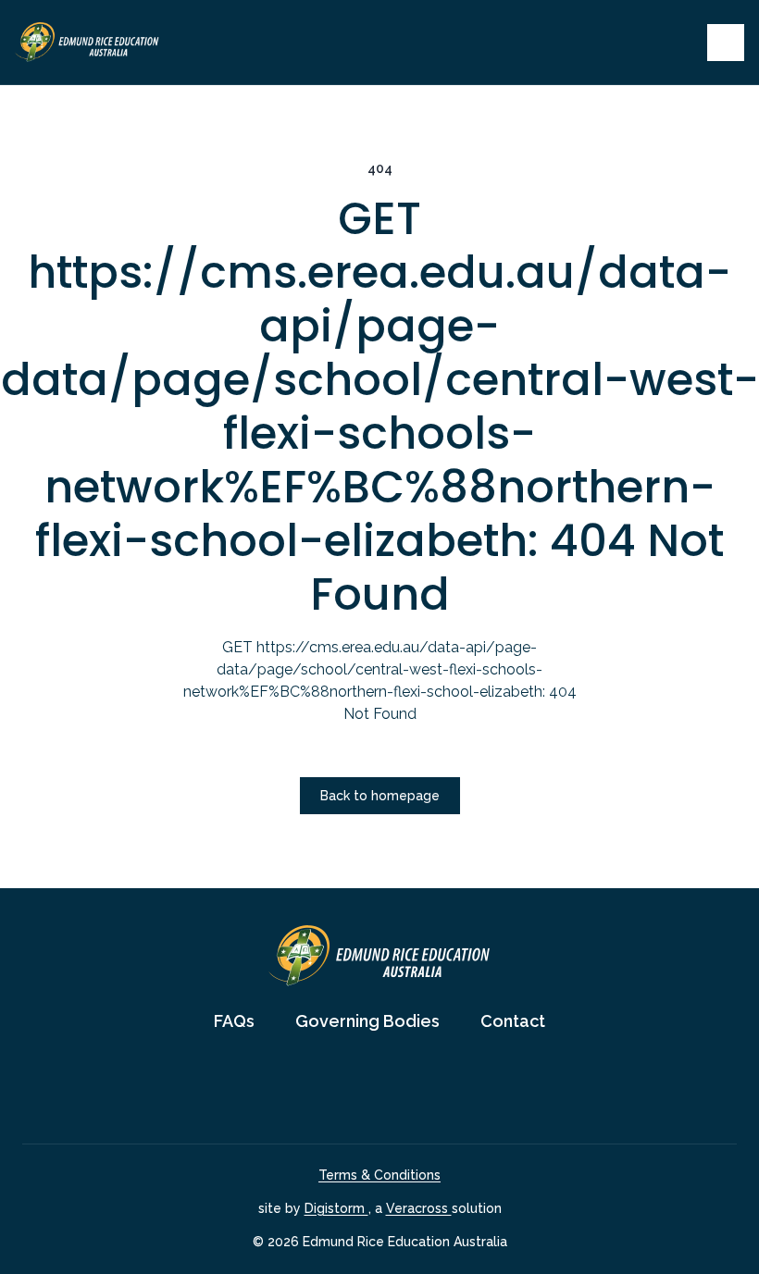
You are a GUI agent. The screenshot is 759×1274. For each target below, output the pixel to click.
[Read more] (356, 1089)
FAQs (234, 1021)
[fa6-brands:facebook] (356, 1089)
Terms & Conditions (379, 1175)
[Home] (87, 42)
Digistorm (336, 1208)
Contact (512, 1021)
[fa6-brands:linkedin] (403, 1089)
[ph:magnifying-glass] (681, 42)
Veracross (419, 1208)
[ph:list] (725, 42)
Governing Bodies (367, 1021)
